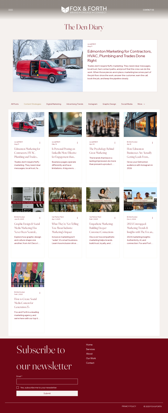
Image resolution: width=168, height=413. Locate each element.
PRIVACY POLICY (129, 406)
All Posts (15, 104)
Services (90, 349)
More (140, 104)
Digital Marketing (53, 104)
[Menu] (10, 9)
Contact (90, 362)
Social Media (126, 104)
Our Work (91, 358)
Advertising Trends (74, 104)
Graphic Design (109, 104)
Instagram (92, 104)
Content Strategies (32, 104)
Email (19, 376)
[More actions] (40, 142)
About (89, 353)
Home (89, 344)
